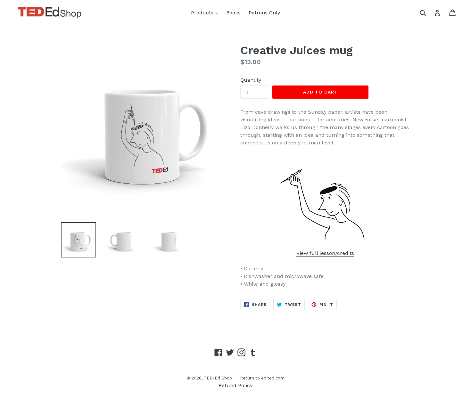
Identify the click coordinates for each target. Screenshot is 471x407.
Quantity (250, 80)
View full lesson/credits (325, 253)
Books (233, 13)
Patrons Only (264, 13)
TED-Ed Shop (218, 378)
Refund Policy (235, 385)
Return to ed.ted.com (262, 378)
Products (206, 12)
